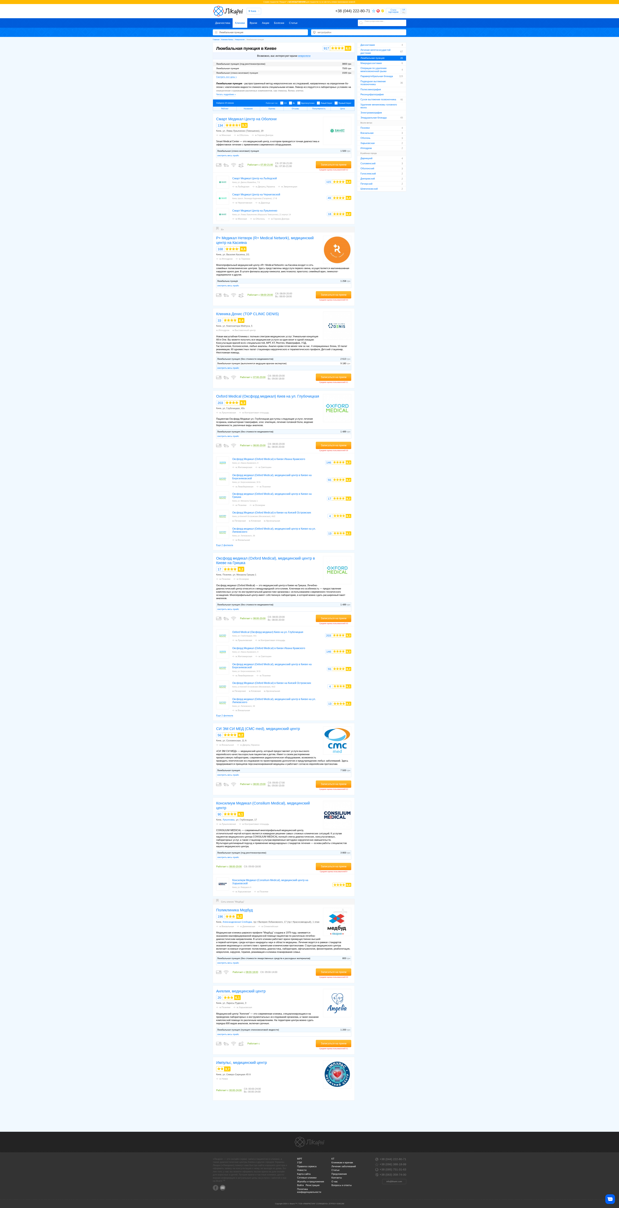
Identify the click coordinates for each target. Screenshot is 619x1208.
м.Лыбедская (242, 186)
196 (220, 916)
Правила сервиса (306, 1166)
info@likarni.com (394, 1181)
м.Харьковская (243, 891)
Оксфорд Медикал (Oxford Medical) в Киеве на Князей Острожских (271, 512)
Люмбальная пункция (372, 58)
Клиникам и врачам (342, 1162)
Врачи (253, 23)
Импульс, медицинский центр (241, 1062)
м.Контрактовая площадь (255, 412)
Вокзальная (366, 133)
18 (329, 214)
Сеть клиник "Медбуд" (232, 901)
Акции (265, 23)
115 (328, 181)
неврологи (304, 55)
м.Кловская (255, 520)
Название (248, 109)
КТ (332, 1158)
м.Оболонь (243, 135)
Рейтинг (224, 109)
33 (219, 320)
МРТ (299, 1158)
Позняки (365, 127)
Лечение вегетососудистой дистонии (375, 51)
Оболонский (367, 168)
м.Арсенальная (272, 520)
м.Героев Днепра (264, 135)
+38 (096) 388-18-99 (393, 1164)
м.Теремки (244, 258)
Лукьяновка (229, 819)
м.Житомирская (244, 467)
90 (219, 814)
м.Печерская (239, 520)
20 (219, 997)
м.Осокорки (259, 505)
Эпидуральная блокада (373, 117)
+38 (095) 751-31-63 (393, 1169)
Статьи (293, 23)
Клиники (240, 23)
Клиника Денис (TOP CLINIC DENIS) (247, 314)
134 (220, 125)
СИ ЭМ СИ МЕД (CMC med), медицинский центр (258, 729)
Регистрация (312, 1185)
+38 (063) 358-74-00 (393, 1174)
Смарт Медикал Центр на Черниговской (256, 194)
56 (219, 735)
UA (403, 10)
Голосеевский (368, 173)
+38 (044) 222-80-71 (352, 11)
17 (329, 498)
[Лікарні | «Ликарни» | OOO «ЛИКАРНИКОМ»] (309, 1142)
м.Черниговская (244, 202)
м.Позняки (265, 486)
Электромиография (371, 112)
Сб (285, 103)
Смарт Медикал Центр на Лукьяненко (254, 210)
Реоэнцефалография (372, 94)
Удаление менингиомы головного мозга (378, 106)
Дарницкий (366, 158)
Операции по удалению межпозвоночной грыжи (373, 69)
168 (220, 249)
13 (329, 533)
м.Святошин (265, 467)
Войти (300, 1185)
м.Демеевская (247, 926)
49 (329, 198)
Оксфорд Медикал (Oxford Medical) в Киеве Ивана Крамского (268, 459)
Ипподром (366, 148)
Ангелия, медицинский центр (241, 991)
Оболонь (365, 138)
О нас (334, 1181)
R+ (222, 229)
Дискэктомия (367, 45)
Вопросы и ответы (341, 1185)
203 (220, 403)
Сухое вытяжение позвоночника (378, 99)
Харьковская (367, 143)
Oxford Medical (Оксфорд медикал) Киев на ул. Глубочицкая (267, 396)
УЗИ (299, 1162)
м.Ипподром (226, 258)
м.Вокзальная (243, 540)
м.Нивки (223, 1078)
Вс (294, 103)
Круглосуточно (307, 103)
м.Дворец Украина (265, 186)
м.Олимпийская (269, 926)
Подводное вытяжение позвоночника (373, 83)
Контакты (336, 1177)
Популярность (318, 109)
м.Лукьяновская (227, 412)
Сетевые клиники (306, 1177)
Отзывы (295, 109)
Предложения (339, 1174)
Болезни (279, 23)
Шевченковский (369, 188)
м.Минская (225, 135)
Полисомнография (370, 89)
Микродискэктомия (371, 63)
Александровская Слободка (237, 922)
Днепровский (367, 178)
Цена (342, 109)
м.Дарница (264, 202)
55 (329, 480)
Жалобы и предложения (310, 1181)
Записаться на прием (333, 164)
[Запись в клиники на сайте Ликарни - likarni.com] (228, 11)
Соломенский (367, 163)
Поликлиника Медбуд (234, 910)
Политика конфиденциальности (309, 1190)
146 (328, 462)
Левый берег (326, 103)
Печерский (366, 183)
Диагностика (222, 23)
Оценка (271, 109)
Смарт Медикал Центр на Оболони (246, 119)
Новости (301, 1170)
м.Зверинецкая (289, 186)
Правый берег (344, 103)
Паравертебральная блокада (376, 76)
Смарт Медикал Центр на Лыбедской (254, 178)
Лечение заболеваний (343, 1166)
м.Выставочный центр (244, 330)
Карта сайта (303, 1174)
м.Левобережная (244, 486)
